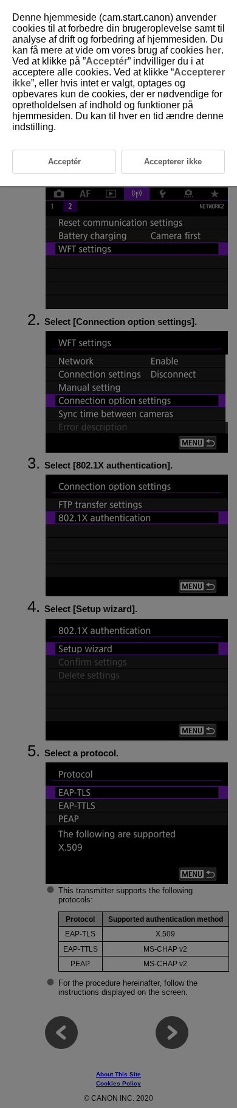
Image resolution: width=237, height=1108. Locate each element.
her (213, 50)
